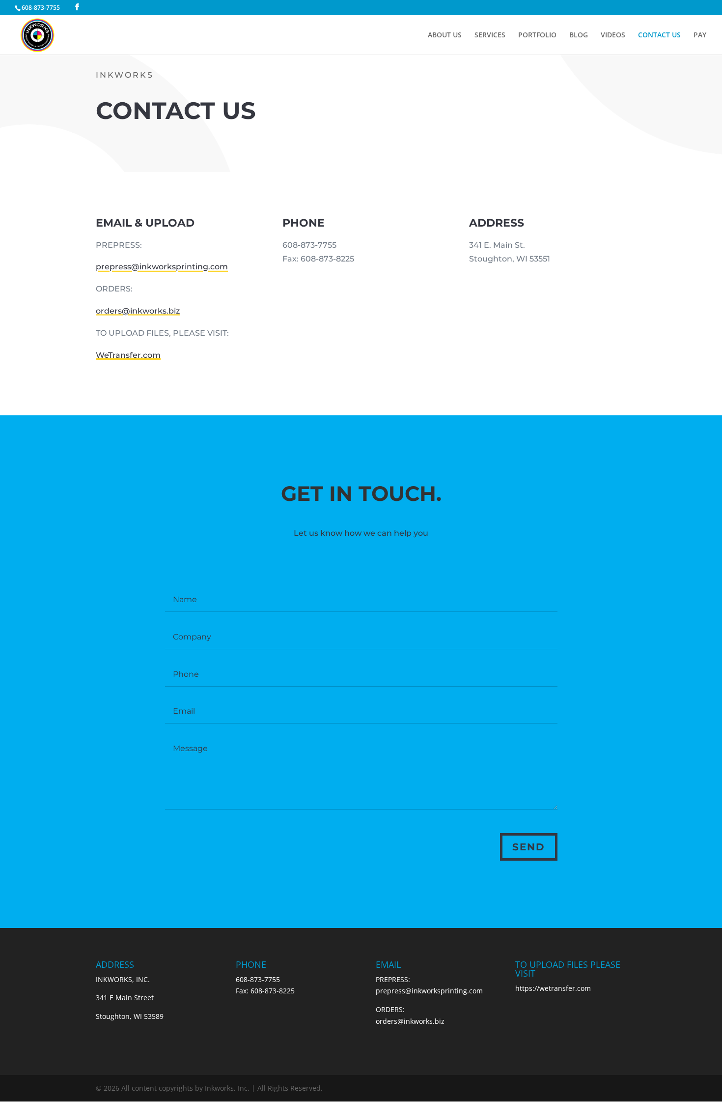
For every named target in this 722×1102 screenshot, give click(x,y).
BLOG (578, 35)
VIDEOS (613, 35)
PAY (700, 35)
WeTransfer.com (128, 355)
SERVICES (489, 35)
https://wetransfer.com (553, 988)
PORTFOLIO (537, 35)
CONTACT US (659, 35)
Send (528, 847)
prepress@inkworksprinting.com (162, 266)
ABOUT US (445, 35)
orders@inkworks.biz (138, 311)
